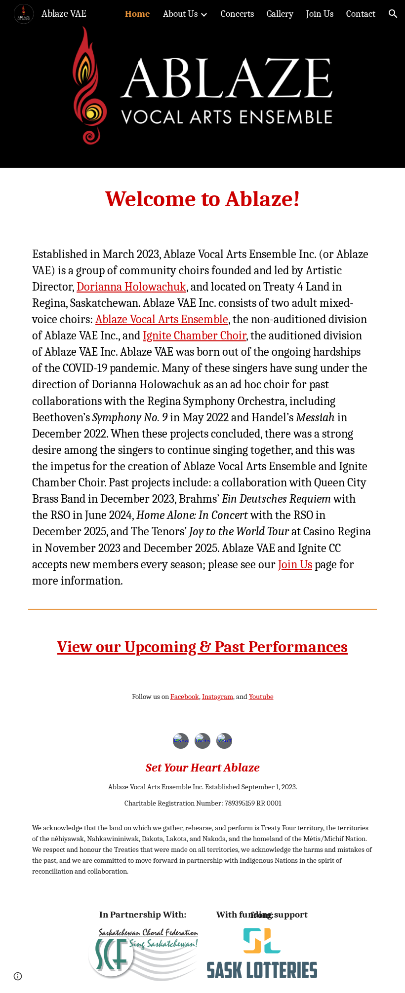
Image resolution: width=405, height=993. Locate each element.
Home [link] (137, 13)
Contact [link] (360, 13)
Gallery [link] (280, 13)
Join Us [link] (319, 13)
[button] (393, 14)
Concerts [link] (237, 13)
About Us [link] (180, 13)
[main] (202, 199)
